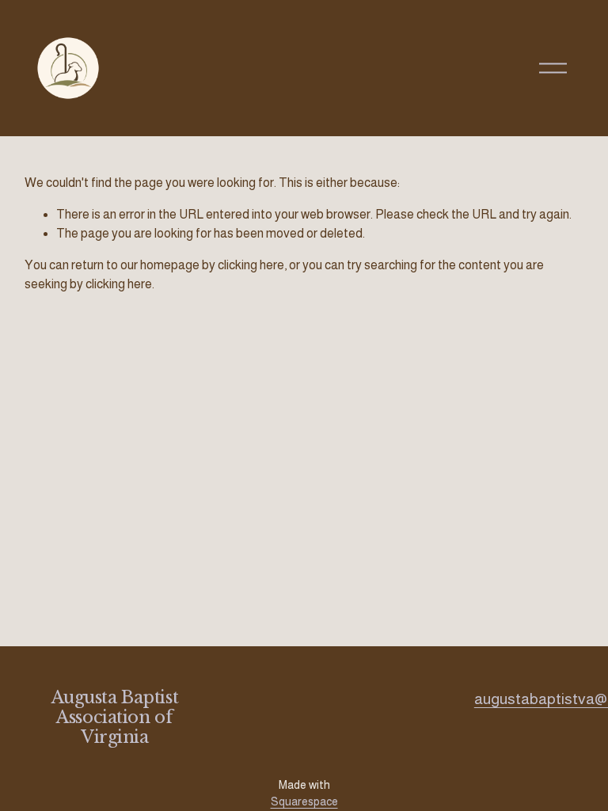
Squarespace (304, 801)
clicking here (251, 265)
